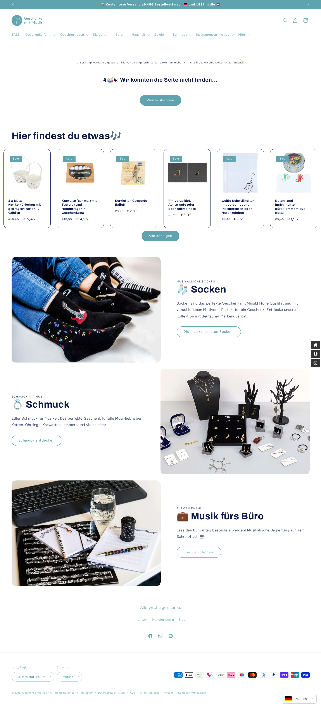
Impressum (86, 692)
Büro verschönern (198, 552)
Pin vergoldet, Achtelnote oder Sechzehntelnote (182, 204)
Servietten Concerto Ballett (131, 202)
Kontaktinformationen (192, 692)
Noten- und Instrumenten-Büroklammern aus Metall (290, 206)
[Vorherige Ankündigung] (13, 4)
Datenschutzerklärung (112, 692)
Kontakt (141, 620)
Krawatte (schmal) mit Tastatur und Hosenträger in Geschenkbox (79, 206)
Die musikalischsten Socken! (208, 332)
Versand (168, 692)
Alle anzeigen (161, 235)
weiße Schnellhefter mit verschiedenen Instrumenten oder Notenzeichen (238, 206)
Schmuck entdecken (36, 440)
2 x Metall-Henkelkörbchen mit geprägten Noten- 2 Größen (24, 206)
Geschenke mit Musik (35, 692)
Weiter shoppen (160, 100)
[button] (40, 35)
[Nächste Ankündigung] (308, 4)
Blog (182, 620)
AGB (133, 692)
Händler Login (163, 620)
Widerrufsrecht (149, 692)
